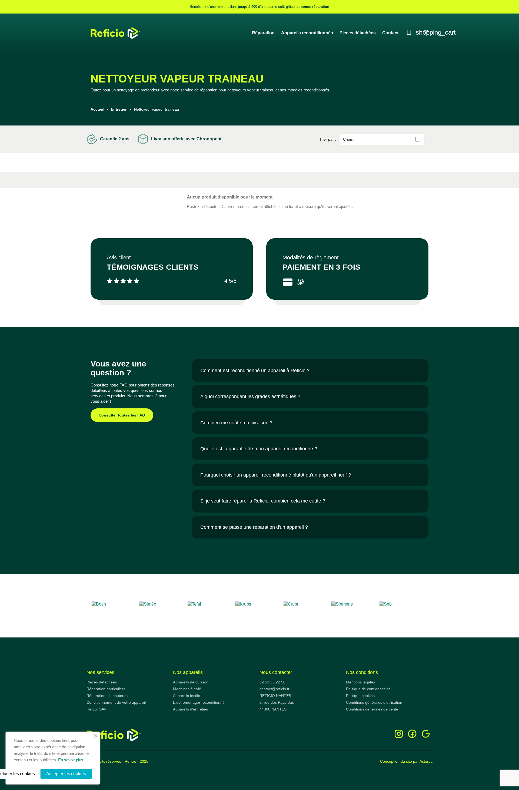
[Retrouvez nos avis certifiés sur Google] (425, 733)
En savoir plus (70, 760)
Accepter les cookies (66, 773)
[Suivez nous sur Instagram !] (398, 733)
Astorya (426, 761)
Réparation (263, 33)
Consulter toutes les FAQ (122, 415)
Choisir (381, 139)
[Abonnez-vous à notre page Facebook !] (412, 733)
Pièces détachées (358, 33)
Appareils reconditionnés (307, 33)
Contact (390, 33)
